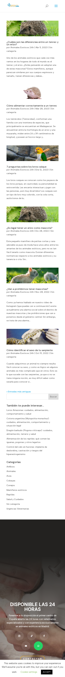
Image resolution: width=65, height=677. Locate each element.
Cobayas (10, 480)
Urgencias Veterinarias (17, 508)
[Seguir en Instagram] (19, 635)
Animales (11, 471)
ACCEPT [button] (47, 672)
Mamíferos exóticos (16, 490)
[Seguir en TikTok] (31, 635)
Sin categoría (13, 504)
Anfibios (10, 466)
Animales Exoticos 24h (22, 47)
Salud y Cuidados (15, 499)
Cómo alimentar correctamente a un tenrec (31, 105)
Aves (8, 476)
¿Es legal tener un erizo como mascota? (29, 228)
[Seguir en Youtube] (25, 645)
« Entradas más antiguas (18, 391)
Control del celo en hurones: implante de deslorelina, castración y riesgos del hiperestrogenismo (26, 451)
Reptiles (10, 494)
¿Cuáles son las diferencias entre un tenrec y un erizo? (32, 43)
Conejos (10, 485)
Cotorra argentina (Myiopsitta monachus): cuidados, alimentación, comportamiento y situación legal (28, 422)
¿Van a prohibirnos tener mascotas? (27, 289)
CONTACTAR (32, 658)
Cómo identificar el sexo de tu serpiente (29, 350)
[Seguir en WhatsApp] (38, 645)
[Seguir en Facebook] (44, 635)
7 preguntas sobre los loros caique (26, 166)
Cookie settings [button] (29, 672)
